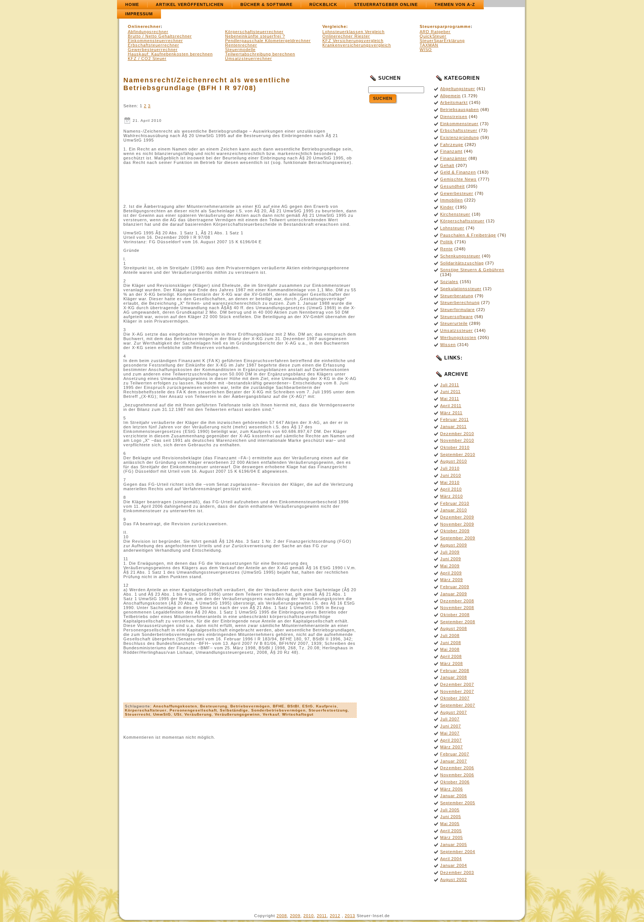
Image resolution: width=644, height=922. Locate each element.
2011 (322, 915)
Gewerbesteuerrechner (153, 49)
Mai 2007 (450, 733)
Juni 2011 (450, 391)
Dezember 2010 (457, 433)
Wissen (448, 344)
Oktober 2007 (455, 698)
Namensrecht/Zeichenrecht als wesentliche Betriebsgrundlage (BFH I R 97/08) (206, 84)
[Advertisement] (240, 184)
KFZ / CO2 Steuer (147, 58)
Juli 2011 (449, 385)
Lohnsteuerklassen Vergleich (353, 31)
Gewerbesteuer (456, 193)
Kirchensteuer (455, 214)
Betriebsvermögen (250, 706)
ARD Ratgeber (435, 31)
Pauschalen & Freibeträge (468, 235)
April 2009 (451, 573)
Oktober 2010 (455, 447)
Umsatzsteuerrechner (248, 58)
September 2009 (457, 538)
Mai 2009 (450, 566)
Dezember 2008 (457, 601)
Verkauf (271, 714)
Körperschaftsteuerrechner (254, 31)
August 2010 (453, 461)
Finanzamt (451, 151)
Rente (446, 249)
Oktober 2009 (455, 531)
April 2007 (451, 740)
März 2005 (451, 837)
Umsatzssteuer (456, 330)
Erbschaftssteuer (458, 130)
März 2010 (451, 496)
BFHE (278, 706)
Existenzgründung (459, 137)
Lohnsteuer (452, 228)
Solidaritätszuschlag (462, 263)
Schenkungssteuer (460, 256)
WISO (426, 49)
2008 (282, 915)
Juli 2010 (450, 468)
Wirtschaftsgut (297, 714)
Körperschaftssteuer (462, 221)
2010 (308, 915)
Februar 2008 (454, 670)
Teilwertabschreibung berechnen (260, 54)
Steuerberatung (456, 296)
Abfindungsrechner (148, 31)
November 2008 (457, 607)
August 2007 (453, 712)
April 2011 (450, 405)
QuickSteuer (433, 36)
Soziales (449, 281)
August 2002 (453, 879)
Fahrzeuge (451, 144)
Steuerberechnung (460, 302)
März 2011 (451, 413)
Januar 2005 (453, 844)
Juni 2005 (450, 816)
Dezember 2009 (457, 517)
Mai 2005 (450, 823)
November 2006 (457, 775)
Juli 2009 (450, 552)
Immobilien (451, 200)
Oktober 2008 (455, 614)
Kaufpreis (326, 706)
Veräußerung (198, 714)
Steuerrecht (137, 714)
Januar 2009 (453, 594)
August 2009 (453, 545)
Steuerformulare (457, 309)
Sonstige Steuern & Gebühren (472, 269)
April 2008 (451, 656)
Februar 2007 (454, 754)
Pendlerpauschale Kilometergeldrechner (268, 40)
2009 (295, 915)
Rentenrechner (241, 45)
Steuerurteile (454, 323)
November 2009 (457, 524)
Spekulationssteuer (461, 288)
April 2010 (451, 489)
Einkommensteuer (459, 123)
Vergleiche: (335, 26)
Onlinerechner (144, 26)
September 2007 (457, 705)
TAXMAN (429, 45)
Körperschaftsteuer (146, 710)
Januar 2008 (453, 677)
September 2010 (457, 454)
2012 (335, 915)
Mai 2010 (450, 482)
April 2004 (451, 858)
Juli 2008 (450, 635)
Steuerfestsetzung (328, 710)
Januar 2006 (453, 795)
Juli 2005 (450, 810)
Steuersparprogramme (445, 26)
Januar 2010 (453, 510)
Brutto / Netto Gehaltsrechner (160, 36)
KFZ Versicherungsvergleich (352, 40)
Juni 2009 (450, 559)
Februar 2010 (454, 503)
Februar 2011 (454, 419)
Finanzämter (453, 158)
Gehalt (447, 165)
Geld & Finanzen (458, 172)
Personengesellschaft (193, 710)
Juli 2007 (450, 719)
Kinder (447, 207)
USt (177, 714)
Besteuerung (213, 706)
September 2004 (457, 851)
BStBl (293, 706)
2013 (350, 915)
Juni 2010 (450, 475)
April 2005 (451, 830)
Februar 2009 (454, 586)
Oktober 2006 (455, 782)
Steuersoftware (456, 316)
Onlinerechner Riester (346, 36)
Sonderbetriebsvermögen (278, 710)
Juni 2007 (450, 726)
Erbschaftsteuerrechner (153, 45)
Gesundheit (452, 186)
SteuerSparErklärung (442, 40)
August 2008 (453, 628)
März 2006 (451, 789)
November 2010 (457, 440)
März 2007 (451, 747)
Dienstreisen (453, 116)
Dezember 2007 (457, 684)
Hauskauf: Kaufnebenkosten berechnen (170, 54)
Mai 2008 (450, 649)
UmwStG (162, 714)
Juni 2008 (450, 642)
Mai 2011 (449, 398)
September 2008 (457, 622)
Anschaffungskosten (175, 706)
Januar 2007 (453, 761)
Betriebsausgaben (459, 109)
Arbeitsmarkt (454, 102)
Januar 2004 (453, 865)
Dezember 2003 (457, 872)
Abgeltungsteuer (457, 88)
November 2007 (457, 691)
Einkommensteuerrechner (155, 40)
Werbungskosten (458, 337)
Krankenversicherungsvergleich (356, 45)
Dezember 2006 (457, 768)
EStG (307, 706)
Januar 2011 (453, 426)
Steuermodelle (240, 49)
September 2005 (457, 803)
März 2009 (451, 579)
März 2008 (451, 663)
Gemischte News (458, 179)
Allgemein (450, 96)
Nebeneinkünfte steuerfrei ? (255, 36)
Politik (446, 242)
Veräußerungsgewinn (237, 714)
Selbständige (234, 710)
